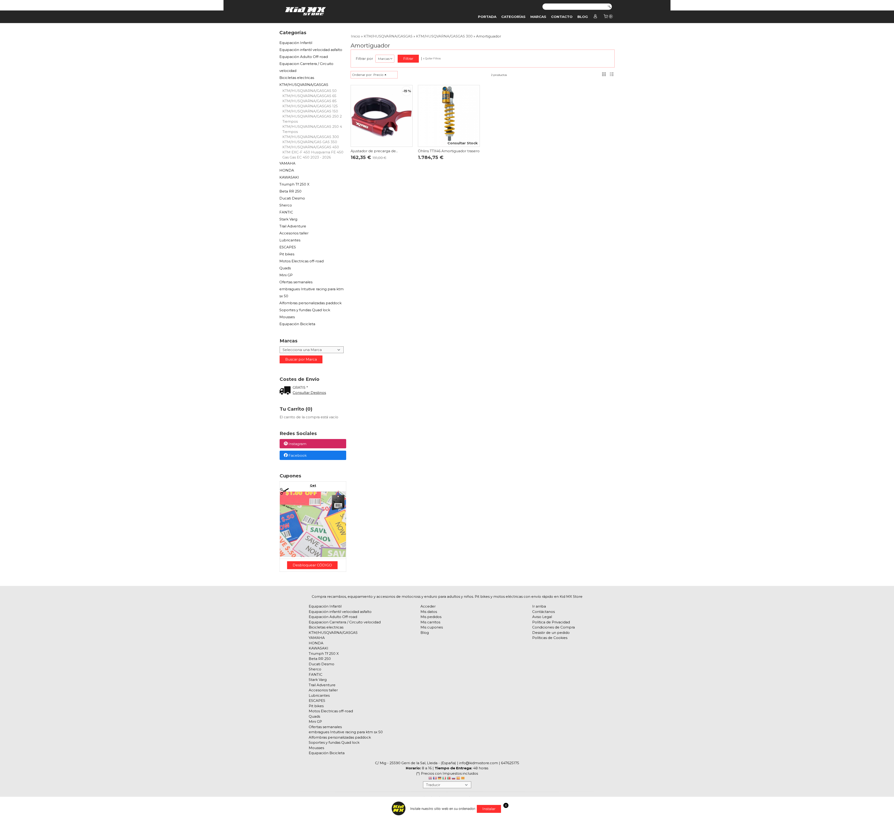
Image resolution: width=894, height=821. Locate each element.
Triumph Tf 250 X (294, 184)
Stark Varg (288, 219)
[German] (439, 778)
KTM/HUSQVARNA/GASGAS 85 (309, 101)
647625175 (510, 763)
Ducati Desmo (292, 198)
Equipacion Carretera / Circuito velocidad (306, 67)
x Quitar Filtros (432, 58)
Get (313, 485)
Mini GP (286, 275)
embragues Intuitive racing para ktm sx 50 (311, 292)
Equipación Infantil (295, 43)
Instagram (297, 444)
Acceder (428, 606)
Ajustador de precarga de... (374, 151)
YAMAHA (287, 163)
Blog (582, 16)
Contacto (561, 16)
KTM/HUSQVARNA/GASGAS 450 (310, 147)
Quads (285, 268)
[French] (435, 778)
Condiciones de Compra (553, 627)
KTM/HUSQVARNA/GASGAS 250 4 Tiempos (312, 129)
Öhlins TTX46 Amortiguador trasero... (450, 151)
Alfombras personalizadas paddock (310, 303)
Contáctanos (543, 611)
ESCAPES (287, 247)
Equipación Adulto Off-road (303, 56)
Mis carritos (430, 622)
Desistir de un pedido (551, 632)
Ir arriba (539, 606)
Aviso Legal (542, 617)
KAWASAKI (289, 177)
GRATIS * (300, 387)
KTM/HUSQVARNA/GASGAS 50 (309, 90)
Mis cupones (431, 627)
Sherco (285, 205)
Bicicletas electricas (296, 77)
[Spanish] (458, 778)
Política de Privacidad (551, 622)
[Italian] (444, 778)
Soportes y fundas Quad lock (304, 310)
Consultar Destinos (309, 392)
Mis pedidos (430, 617)
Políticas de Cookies (549, 637)
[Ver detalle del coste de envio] (286, 391)
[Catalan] (463, 778)
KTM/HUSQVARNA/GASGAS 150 (310, 111)
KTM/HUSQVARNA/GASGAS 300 (310, 137)
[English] (430, 778)
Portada (487, 16)
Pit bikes (286, 254)
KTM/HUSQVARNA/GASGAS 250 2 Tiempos (312, 119)
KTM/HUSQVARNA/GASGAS (303, 84)
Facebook (297, 455)
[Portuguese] (449, 778)
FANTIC (286, 212)
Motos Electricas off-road (301, 261)
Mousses (287, 317)
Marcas (538, 16)
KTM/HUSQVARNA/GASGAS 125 (310, 106)
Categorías (513, 16)
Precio (378, 75)
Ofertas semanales (295, 282)
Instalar (488, 809)
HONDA (286, 170)
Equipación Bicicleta (297, 324)
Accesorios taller (293, 233)
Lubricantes (289, 240)
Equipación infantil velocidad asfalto (310, 49)
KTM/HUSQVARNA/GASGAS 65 (309, 96)
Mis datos (428, 611)
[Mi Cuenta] (595, 16)
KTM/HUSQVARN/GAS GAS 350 (309, 142)
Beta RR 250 (290, 191)
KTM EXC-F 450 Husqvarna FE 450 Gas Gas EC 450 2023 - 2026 (312, 154)
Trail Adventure (292, 226)
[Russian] (453, 778)
